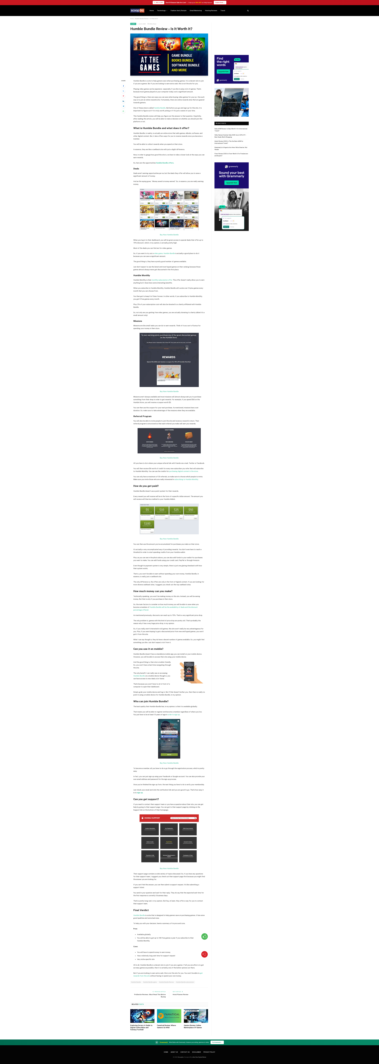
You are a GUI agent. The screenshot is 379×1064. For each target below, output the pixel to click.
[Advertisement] (231, 36)
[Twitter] (123, 91)
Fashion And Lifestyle (178, 10)
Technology (161, 10)
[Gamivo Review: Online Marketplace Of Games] (196, 1016)
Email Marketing (196, 10)
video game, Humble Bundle (164, 253)
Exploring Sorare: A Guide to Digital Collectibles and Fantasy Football (141, 1027)
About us (174, 1052)
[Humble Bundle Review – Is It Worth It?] (169, 75)
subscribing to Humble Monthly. (186, 479)
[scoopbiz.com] (137, 11)
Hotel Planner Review (180, 994)
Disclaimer (196, 1052)
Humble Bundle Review (166, 982)
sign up (140, 793)
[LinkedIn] (123, 101)
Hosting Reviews (211, 10)
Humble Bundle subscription (185, 982)
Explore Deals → (220, 2)
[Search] (248, 10)
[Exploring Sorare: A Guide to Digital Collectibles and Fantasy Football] (142, 1016)
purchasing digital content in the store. (183, 471)
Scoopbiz (181, 1057)
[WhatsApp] (123, 111)
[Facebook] (123, 86)
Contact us (185, 1052)
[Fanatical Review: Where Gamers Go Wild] (169, 1016)
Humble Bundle (160, 108)
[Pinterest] (123, 96)
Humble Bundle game (150, 982)
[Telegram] (123, 106)
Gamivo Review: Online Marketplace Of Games (193, 1026)
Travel (222, 10)
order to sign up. (174, 715)
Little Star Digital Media (199, 1057)
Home (152, 10)
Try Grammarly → (217, 1042)
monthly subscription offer (162, 280)
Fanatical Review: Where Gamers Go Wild (166, 1026)
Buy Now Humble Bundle (169, 235)
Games (133, 24)
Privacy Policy (209, 1052)
